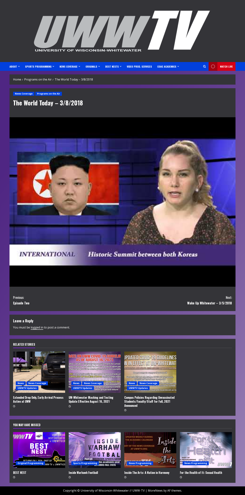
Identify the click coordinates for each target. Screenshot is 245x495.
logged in (37, 327)
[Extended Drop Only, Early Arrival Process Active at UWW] (39, 372)
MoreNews (155, 490)
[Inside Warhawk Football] (95, 450)
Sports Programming (85, 463)
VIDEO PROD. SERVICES (139, 66)
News (21, 383)
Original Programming (30, 463)
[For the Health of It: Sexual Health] (206, 450)
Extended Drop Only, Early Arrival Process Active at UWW (38, 399)
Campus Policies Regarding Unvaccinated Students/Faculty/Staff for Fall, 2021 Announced (149, 401)
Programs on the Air (48, 93)
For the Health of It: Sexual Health (201, 472)
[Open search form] (204, 66)
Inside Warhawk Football (83, 472)
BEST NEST (19, 472)
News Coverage (24, 93)
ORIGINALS (91, 66)
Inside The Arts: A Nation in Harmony (146, 472)
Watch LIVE (226, 66)
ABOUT (13, 66)
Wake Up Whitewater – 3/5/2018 (209, 300)
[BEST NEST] (39, 450)
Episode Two (21, 300)
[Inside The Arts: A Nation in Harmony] (150, 450)
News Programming (140, 463)
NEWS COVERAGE (68, 66)
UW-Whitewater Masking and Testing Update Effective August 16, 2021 (91, 399)
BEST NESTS (112, 66)
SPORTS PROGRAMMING (38, 66)
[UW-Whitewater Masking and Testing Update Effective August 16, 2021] (95, 372)
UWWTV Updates (27, 388)
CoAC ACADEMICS (166, 66)
